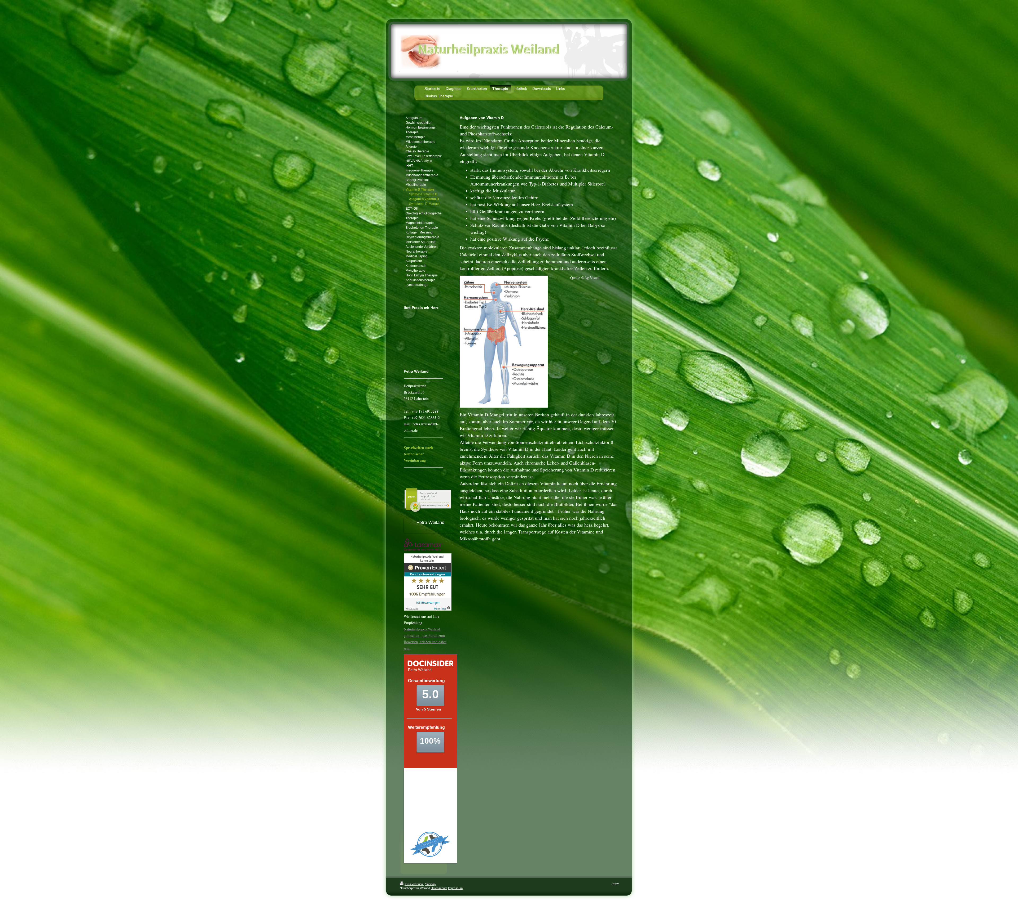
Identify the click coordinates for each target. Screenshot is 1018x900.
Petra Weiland (430, 522)
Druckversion (414, 884)
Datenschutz (439, 888)
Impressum (455, 888)
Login (615, 883)
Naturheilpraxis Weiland (422, 629)
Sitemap (430, 884)
